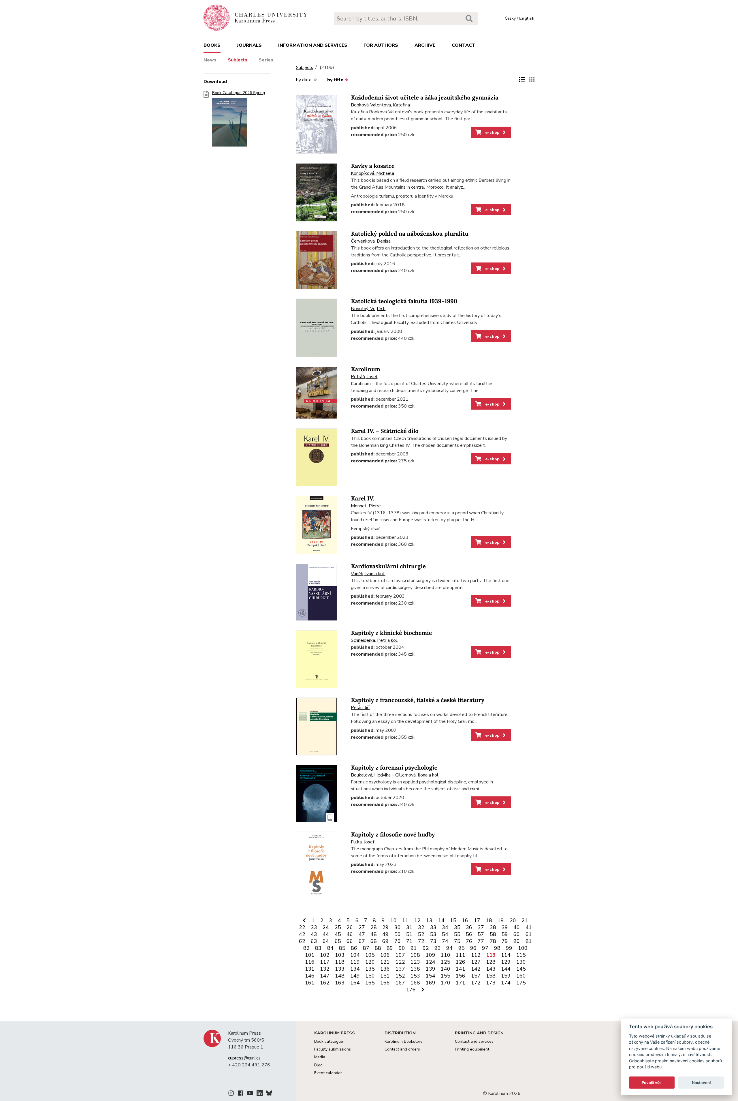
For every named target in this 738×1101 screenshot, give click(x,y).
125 (445, 962)
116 (310, 962)
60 (516, 934)
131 (310, 968)
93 (437, 948)
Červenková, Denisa (371, 241)
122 (400, 962)
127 (476, 962)
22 (302, 927)
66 (350, 941)
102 (325, 955)
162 (325, 982)
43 (314, 934)
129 (506, 962)
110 (445, 955)
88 (378, 948)
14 (441, 920)
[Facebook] (241, 1094)
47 (362, 934)
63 (314, 941)
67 (362, 941)
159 (506, 975)
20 (513, 920)
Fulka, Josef (362, 842)
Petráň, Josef (364, 377)
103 (339, 955)
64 (326, 941)
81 (529, 941)
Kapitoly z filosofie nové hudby (393, 834)
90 (402, 948)
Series (266, 60)
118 (339, 962)
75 (457, 941)
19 (501, 920)
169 (430, 982)
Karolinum (365, 369)
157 (476, 975)
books (212, 45)
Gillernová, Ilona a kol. (417, 775)
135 (370, 968)
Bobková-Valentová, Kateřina (380, 105)
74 (445, 941)
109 (430, 955)
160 (521, 975)
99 (509, 948)
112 (476, 955)
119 (355, 962)
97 (485, 948)
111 (460, 955)
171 (460, 982)
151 (385, 975)
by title (335, 80)
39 (505, 927)
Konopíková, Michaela (372, 173)
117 (325, 962)
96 (473, 948)
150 (370, 975)
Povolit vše (652, 1082)
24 (326, 927)
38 (493, 927)
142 (476, 968)
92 (426, 948)
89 (390, 948)
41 (529, 927)
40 (516, 927)
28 (373, 927)
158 (491, 975)
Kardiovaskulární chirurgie (388, 566)
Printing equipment (472, 1049)
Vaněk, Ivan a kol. (368, 574)
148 (339, 975)
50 (397, 934)
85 (342, 948)
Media (319, 1057)
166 (385, 982)
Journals (249, 45)
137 (400, 968)
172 (476, 982)
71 (409, 941)
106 (385, 955)
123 (415, 962)
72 (421, 941)
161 (310, 982)
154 (430, 975)
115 (521, 955)
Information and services (312, 45)
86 (354, 948)
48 (373, 934)
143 (491, 968)
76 (469, 941)
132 (325, 968)
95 (461, 948)
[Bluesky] (269, 1094)
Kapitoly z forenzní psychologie (394, 767)
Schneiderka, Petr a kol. (374, 640)
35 (457, 927)
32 (421, 927)
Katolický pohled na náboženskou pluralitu (409, 233)
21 (525, 920)
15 (453, 920)
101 (310, 955)
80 (516, 941)
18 (489, 920)
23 (314, 927)
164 (355, 982)
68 (373, 941)
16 (465, 920)
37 (481, 927)
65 (338, 941)
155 (445, 975)
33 (433, 927)
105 (370, 955)
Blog (318, 1065)
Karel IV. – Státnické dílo (384, 431)
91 (414, 948)
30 (397, 927)
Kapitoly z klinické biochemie (391, 633)
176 (411, 989)
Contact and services (474, 1041)
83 (318, 948)
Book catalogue (328, 1041)
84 (330, 948)
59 (505, 934)
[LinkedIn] (260, 1094)
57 (481, 934)
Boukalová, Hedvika (371, 775)
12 (417, 920)
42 (302, 934)
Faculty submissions (332, 1049)
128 (491, 962)
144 (506, 968)
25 (338, 927)
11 (405, 920)
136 (385, 968)
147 (325, 975)
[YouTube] (250, 1094)
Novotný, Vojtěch (368, 308)
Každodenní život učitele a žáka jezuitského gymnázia (424, 97)
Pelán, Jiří (360, 707)
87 (366, 948)
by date (304, 80)
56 (469, 934)
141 (460, 968)
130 (521, 962)
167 (400, 982)
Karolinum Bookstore (404, 1041)
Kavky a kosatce (372, 166)
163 (339, 982)
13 (429, 920)
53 (433, 934)
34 (445, 927)
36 (469, 927)
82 (306, 948)
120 (370, 962)
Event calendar (328, 1073)
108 (415, 955)
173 (491, 982)
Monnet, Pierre (366, 506)
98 (497, 948)
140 (445, 968)
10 (393, 920)
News (210, 60)
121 (385, 962)
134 (355, 968)
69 (385, 941)
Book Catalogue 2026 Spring (238, 92)
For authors (381, 45)
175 (521, 982)
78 (493, 941)
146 (310, 975)
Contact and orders (402, 1049)
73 (433, 941)
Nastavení (701, 1082)
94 (449, 948)
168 (415, 982)
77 (481, 941)
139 (430, 968)
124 (430, 962)
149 (355, 975)
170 (445, 982)
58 (493, 934)
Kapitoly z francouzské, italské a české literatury (417, 700)
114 (506, 955)
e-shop (492, 132)
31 (409, 927)
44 (326, 934)
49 (385, 934)
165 (370, 982)
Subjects (237, 60)
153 (415, 975)
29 (385, 927)
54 (445, 934)
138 (415, 968)
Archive (425, 45)
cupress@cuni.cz (244, 1058)
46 (350, 934)
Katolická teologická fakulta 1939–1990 (404, 301)
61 (529, 934)
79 (505, 941)
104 (355, 955)
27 (362, 927)
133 (339, 968)
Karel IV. (362, 498)
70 (397, 941)
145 (521, 968)
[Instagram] (231, 1094)
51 (409, 934)
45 (338, 934)
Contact (463, 45)
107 (400, 955)
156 (460, 975)
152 (400, 975)
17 (477, 920)
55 (457, 934)
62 (302, 941)
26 (350, 927)
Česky (510, 18)
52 (421, 934)
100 (523, 948)
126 (460, 962)
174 (506, 982)
